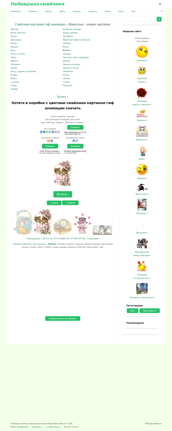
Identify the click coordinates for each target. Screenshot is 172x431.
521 (47, 238)
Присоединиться (149, 311)
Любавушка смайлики (37, 4)
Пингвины (68, 71)
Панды (14, 68)
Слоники (15, 82)
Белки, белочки (18, 32)
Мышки (67, 60)
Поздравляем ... (24, 427)
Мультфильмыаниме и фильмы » (142, 254)
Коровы (14, 46)
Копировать (75, 127)
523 (55, 238)
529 (79, 238)
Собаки (66, 82)
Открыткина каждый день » (142, 276)
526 (67, 238)
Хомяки (14, 89)
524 (59, 238)
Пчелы (66, 75)
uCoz (76, 426)
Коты (13, 50)
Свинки (66, 78)
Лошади (67, 53)
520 (43, 238)
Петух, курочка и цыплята (23, 71)
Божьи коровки (70, 32)
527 (71, 238)
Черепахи (67, 85)
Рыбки (14, 78)
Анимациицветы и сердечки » (142, 103)
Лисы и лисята (18, 53)
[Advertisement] (62, 282)
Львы (13, 57)
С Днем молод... (54, 427)
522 (51, 238)
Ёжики (14, 43)
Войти (132, 311)
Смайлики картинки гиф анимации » (41, 24)
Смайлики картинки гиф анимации (29, 244)
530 (83, 238)
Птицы (14, 75)
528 (75, 238)
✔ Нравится (70, 203)
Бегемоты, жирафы (72, 29)
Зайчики (67, 43)
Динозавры (16, 39)
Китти (66, 46)
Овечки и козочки (71, 64)
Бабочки (15, 29)
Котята (66, 50)
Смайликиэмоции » (142, 80)
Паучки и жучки (71, 68)
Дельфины (68, 36)
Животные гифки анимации (76, 39)
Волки (14, 36)
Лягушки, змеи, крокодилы (76, 57)
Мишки (14, 60)
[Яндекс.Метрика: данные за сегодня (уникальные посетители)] (153, 423)
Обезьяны (15, 64)
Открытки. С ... (38, 427)
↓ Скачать (54, 203)
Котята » (62, 96)
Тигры (14, 85)
